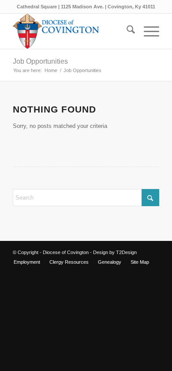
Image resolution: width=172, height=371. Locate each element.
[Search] (126, 31)
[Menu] (147, 31)
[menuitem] (126, 31)
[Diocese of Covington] (71, 31)
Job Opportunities (40, 61)
